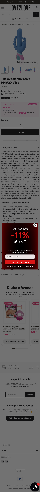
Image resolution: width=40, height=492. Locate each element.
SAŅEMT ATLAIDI (20, 262)
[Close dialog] (35, 225)
